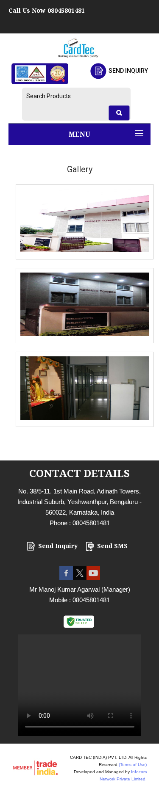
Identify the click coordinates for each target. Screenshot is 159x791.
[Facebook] (66, 577)
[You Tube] (93, 577)
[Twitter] (79, 577)
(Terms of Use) (133, 764)
